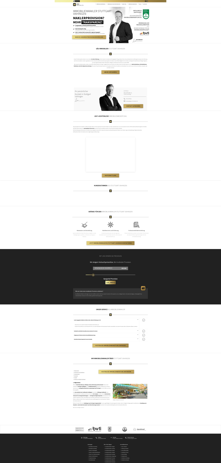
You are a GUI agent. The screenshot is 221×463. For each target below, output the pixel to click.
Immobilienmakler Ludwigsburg (110, 456)
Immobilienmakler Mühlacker (110, 459)
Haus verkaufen (124, 446)
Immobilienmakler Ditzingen (110, 450)
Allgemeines (76, 370)
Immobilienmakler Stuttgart (110, 446)
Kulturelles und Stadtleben (79, 372)
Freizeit (75, 377)
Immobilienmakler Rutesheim (110, 461)
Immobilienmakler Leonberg (110, 448)
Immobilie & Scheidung (125, 458)
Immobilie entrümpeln (125, 459)
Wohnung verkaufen (124, 448)
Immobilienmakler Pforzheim (110, 458)
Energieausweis (124, 456)
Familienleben (77, 374)
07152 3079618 (128, 98)
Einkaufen (76, 375)
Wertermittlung (124, 454)
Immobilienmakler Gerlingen (110, 452)
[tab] (106, 320)
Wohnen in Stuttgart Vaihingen (79, 379)
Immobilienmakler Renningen (110, 454)
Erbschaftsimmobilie (124, 450)
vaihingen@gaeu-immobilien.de (132, 101)
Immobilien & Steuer (124, 452)
